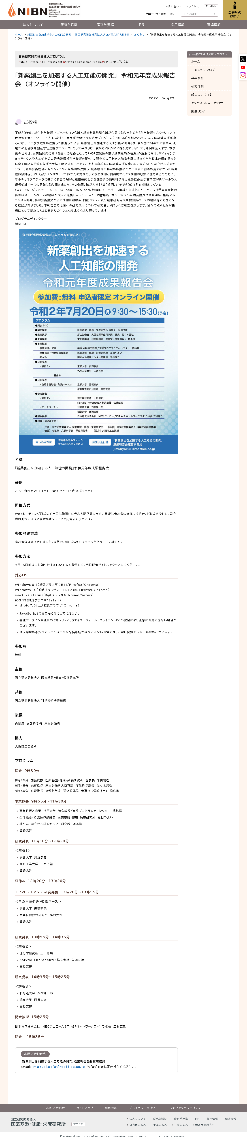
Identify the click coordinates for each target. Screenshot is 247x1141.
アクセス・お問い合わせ (207, 103)
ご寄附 (234, 14)
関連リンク (198, 111)
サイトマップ (84, 1108)
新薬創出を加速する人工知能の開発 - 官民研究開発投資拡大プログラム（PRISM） (78, 34)
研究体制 (197, 86)
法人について (33, 24)
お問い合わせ (173, 6)
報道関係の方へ (205, 1125)
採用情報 (178, 24)
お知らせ (139, 34)
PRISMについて (203, 70)
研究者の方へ (137, 1125)
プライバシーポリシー (143, 1108)
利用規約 (111, 1108)
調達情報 (214, 24)
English (211, 6)
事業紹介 (197, 78)
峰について (199, 94)
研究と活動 (69, 24)
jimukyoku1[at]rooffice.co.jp (58, 1066)
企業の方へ (160, 1125)
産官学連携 (105, 24)
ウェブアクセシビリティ (185, 1108)
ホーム (19, 34)
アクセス (194, 6)
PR (141, 24)
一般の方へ (181, 1125)
